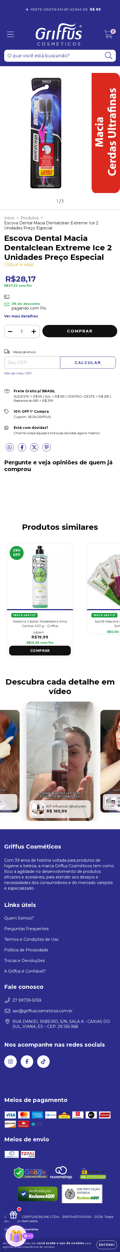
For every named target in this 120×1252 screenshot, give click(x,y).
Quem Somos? (19, 918)
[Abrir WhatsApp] (106, 1237)
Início (9, 217)
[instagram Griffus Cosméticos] (10, 1061)
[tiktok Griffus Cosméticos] (43, 1061)
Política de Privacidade (26, 949)
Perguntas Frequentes (26, 928)
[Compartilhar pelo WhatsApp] (10, 447)
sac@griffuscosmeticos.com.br (43, 1010)
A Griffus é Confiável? (25, 971)
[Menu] (10, 34)
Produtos (30, 217)
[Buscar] (108, 55)
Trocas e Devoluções (24, 960)
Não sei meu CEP (18, 373)
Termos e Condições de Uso (31, 939)
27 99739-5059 (27, 1000)
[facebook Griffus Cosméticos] (27, 1061)
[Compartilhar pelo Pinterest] (46, 449)
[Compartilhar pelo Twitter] (35, 449)
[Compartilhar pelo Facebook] (22, 449)
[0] (108, 35)
